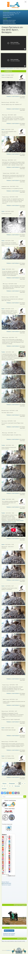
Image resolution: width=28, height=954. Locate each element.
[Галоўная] (13, 5)
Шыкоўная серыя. (6, 15)
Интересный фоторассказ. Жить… (9, 12)
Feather (3, 352)
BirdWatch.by (8, 950)
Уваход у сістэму (9, 930)
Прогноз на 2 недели (6, 884)
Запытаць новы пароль (9, 935)
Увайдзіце (3, 68)
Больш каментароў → (7, 17)
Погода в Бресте (5, 882)
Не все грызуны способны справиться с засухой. (13, 521)
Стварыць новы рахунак (9, 933)
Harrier (3, 75)
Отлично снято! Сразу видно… (9, 14)
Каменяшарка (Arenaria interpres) (9, 20)
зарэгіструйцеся (10, 68)
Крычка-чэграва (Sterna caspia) (9, 21)
